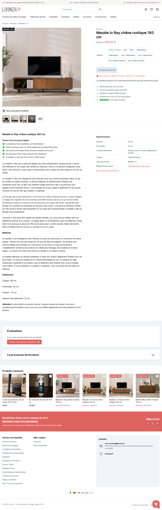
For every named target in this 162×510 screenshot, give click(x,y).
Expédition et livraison (11, 461)
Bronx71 (99, 29)
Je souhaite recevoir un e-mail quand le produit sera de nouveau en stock (127, 80)
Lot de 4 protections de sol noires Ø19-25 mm (13, 401)
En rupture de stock (106, 70)
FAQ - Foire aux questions (12, 483)
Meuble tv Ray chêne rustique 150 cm (68, 401)
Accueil (5, 23)
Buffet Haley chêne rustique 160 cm (147, 401)
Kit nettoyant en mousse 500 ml (40, 401)
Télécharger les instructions (139, 166)
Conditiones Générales (11, 449)
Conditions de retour (10, 476)
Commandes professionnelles (14, 472)
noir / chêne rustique (117, 61)
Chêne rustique (115, 50)
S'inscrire (37, 442)
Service (157, 17)
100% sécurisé (120, 93)
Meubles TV (23, 23)
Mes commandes (40, 445)
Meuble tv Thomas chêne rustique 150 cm (92, 401)
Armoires (13, 23)
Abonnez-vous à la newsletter (20, 421)
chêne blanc (141, 50)
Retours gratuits (106, 87)
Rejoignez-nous (8, 468)
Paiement (6, 457)
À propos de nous (9, 442)
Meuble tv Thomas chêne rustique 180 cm (119, 401)
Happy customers (9, 480)
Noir (125, 50)
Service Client (7, 464)
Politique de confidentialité (13, 453)
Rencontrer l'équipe (10, 445)
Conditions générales (140, 505)
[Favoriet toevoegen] (23, 376)
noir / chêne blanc (128, 55)
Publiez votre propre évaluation (22, 342)
